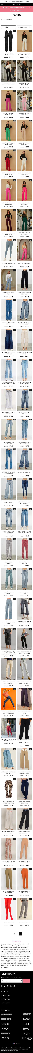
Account (6, 991)
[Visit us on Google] (8, 986)
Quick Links (6, 995)
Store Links (6, 999)
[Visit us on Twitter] (4, 986)
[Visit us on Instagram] (14, 986)
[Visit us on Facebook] (1, 986)
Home (2, 19)
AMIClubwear (8, 1047)
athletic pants (5, 949)
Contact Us (6, 1003)
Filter (6, 27)
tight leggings (23, 949)
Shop (6, 19)
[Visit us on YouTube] (11, 986)
